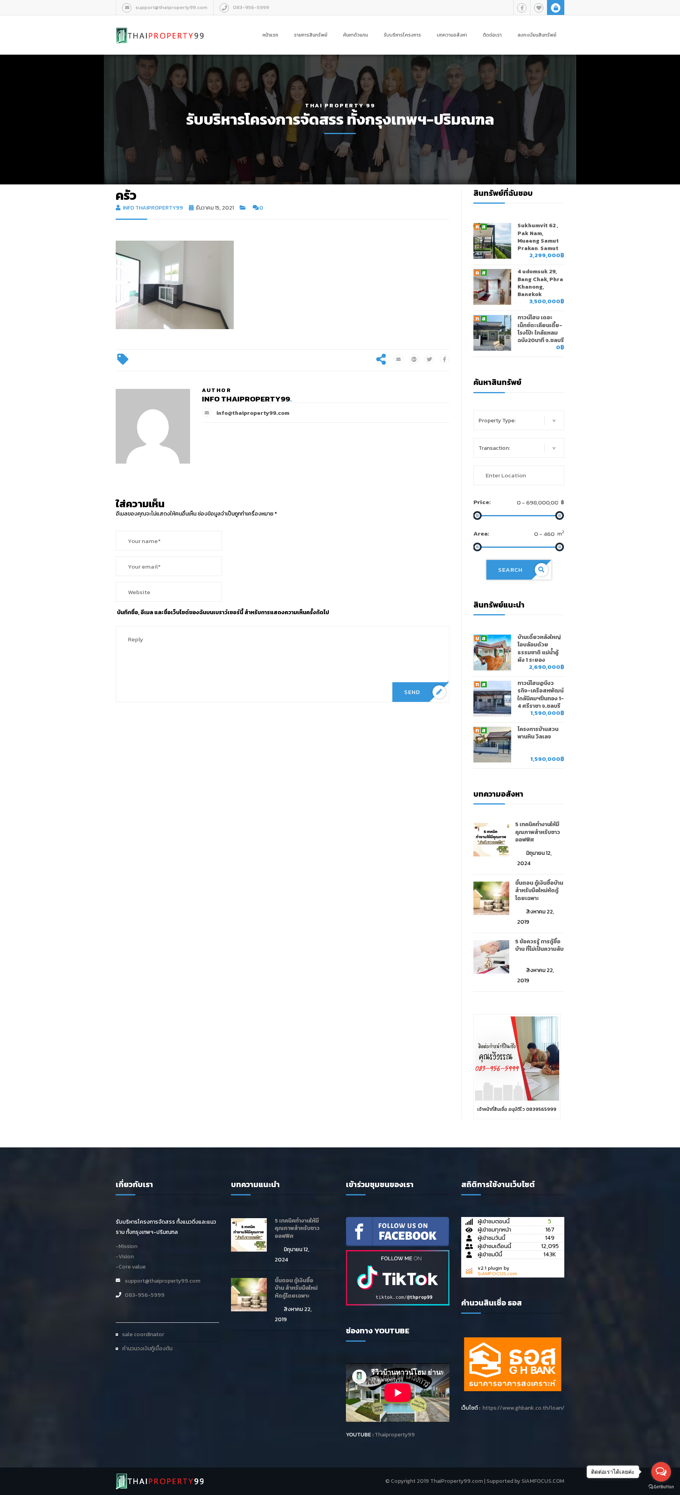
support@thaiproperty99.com (171, 7)
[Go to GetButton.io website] (661, 1486)
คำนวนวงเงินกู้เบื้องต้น (147, 1348)
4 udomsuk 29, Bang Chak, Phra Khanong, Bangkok (540, 282)
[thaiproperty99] (397, 1231)
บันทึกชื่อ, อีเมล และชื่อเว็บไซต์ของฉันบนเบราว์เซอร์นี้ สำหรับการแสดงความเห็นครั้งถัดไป (223, 612)
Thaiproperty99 (395, 1435)
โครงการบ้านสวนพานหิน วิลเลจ (537, 733)
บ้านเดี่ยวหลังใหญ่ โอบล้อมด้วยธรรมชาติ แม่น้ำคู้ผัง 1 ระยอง (539, 648)
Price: (482, 501)
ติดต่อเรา (492, 35)
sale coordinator (143, 1334)
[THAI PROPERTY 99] (160, 27)
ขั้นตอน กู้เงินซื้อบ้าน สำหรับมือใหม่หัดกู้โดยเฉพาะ (539, 890)
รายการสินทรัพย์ (310, 35)
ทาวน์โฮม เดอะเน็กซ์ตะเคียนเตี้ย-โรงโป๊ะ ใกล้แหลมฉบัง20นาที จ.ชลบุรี (540, 328)
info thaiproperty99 (153, 208)
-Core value (131, 1267)
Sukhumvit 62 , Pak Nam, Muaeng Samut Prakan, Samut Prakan (538, 240)
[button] (519, 420)
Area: (481, 533)
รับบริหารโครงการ (402, 35)
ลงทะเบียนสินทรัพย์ (536, 35)
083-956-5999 (251, 7)
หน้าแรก (270, 35)
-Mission (126, 1246)
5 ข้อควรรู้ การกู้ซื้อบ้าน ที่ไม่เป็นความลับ (539, 945)
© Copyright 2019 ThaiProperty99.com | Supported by (452, 1481)
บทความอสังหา (452, 35)
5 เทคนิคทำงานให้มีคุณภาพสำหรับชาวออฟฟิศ (537, 832)
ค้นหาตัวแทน (355, 35)
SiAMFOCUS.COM (542, 1481)
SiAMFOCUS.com (497, 1273)
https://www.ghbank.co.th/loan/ (523, 1408)
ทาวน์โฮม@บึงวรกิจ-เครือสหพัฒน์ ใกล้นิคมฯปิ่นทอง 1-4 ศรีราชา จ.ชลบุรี (540, 694)
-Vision (125, 1256)
